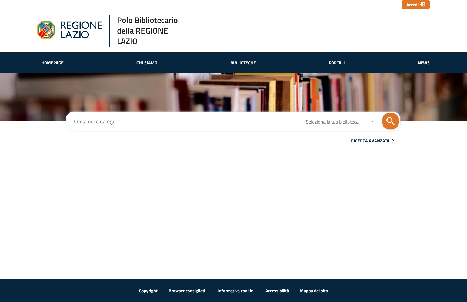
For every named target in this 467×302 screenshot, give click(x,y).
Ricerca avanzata (370, 140)
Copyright (148, 290)
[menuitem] (52, 62)
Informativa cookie (235, 290)
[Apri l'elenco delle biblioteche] (373, 121)
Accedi (412, 4)
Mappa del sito (314, 290)
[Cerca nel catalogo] (390, 121)
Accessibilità (277, 290)
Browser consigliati (187, 290)
